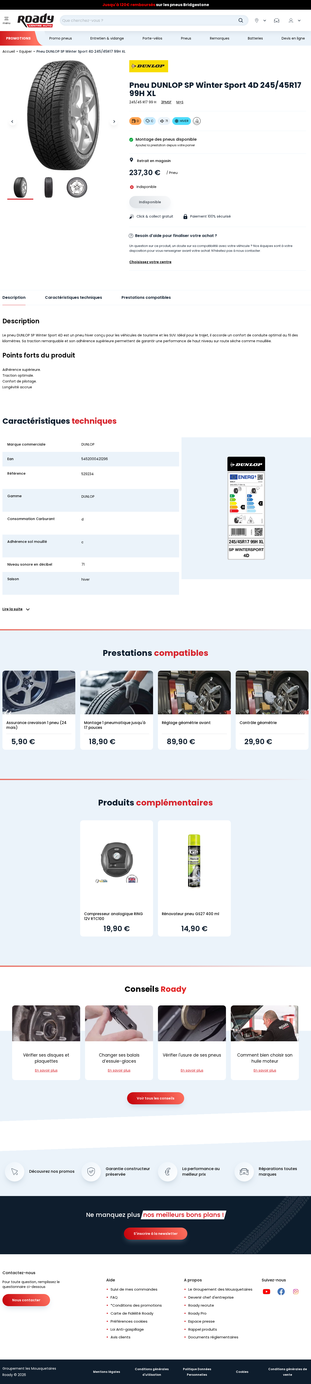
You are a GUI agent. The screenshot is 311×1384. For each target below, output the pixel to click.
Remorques (219, 38)
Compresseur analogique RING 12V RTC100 (113, 916)
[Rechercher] (241, 20)
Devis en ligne (293, 38)
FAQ (114, 1297)
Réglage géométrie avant (186, 722)
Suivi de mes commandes (134, 1289)
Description (14, 297)
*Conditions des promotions (136, 1305)
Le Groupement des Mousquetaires (220, 1289)
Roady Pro (197, 1313)
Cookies (242, 1372)
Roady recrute (201, 1305)
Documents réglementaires (213, 1337)
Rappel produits (202, 1329)
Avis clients (120, 1337)
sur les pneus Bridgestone (155, 5)
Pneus (186, 38)
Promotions (18, 38)
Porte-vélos (152, 38)
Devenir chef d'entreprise (211, 1297)
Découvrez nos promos (52, 1171)
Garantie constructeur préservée (128, 1171)
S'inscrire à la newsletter (156, 1233)
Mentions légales (106, 1372)
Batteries (255, 38)
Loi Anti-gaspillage (127, 1329)
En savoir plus (46, 1070)
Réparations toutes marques (278, 1171)
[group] (20, 187)
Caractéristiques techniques (73, 297)
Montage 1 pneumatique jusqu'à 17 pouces (115, 725)
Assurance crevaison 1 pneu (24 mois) (36, 725)
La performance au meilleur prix (201, 1171)
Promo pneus (60, 38)
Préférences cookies (129, 1321)
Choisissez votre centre (150, 262)
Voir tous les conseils (155, 1098)
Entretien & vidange (107, 38)
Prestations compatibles (146, 297)
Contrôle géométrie (258, 722)
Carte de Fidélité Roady (132, 1313)
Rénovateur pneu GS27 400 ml (190, 913)
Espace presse (201, 1321)
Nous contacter (26, 1300)
